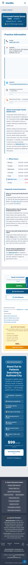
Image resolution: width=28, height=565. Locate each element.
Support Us (9, 544)
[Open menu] (25, 3)
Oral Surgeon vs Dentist (14, 507)
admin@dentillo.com (19, 551)
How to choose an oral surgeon (11, 320)
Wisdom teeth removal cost (10, 315)
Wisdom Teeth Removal (14, 485)
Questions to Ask (14, 504)
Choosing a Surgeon (14, 501)
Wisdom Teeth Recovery (14, 491)
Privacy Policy (3, 544)
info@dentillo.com (18, 549)
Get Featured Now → (14, 452)
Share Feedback (26, 282)
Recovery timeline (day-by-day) (11, 317)
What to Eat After (8, 494)
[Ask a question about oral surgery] (25, 562)
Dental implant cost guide (10, 322)
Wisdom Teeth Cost (14, 488)
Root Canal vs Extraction (14, 510)
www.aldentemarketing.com (14, 557)
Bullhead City (20, 309)
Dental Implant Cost (14, 498)
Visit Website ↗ (17, 18)
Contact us (17, 458)
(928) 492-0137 (14, 42)
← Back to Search (7, 10)
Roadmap (17, 543)
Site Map (23, 544)
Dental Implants (20, 494)
